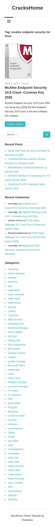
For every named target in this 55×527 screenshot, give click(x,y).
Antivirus (12, 281)
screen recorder (16, 415)
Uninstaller (13, 453)
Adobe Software (16, 273)
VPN (10, 487)
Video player (14, 474)
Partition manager (17, 382)
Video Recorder (16, 478)
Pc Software (14, 395)
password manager (18, 386)
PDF (10, 399)
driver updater (15, 332)
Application (14, 290)
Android (12, 277)
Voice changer (15, 482)
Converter (13, 315)
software (12, 424)
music (11, 374)
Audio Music (14, 302)
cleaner (12, 311)
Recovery (13, 411)
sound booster (15, 428)
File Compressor (17, 344)
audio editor (14, 298)
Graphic (12, 357)
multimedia (13, 369)
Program (12, 407)
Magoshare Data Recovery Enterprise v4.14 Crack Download (22, 249)
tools (10, 445)
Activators (13, 269)
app (10, 286)
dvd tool (12, 336)
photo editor (14, 403)
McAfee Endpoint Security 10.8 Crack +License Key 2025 (26, 92)
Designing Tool (15, 323)
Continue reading (14, 124)
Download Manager (18, 328)
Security (24, 83)
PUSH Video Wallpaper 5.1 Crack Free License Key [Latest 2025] (25, 224)
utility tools (13, 462)
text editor (13, 441)
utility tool (13, 457)
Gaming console (16, 353)
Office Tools (14, 378)
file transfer (14, 348)
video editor (14, 470)
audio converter (16, 294)
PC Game (13, 390)
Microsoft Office (16, 365)
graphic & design (17, 361)
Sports (11, 432)
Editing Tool (14, 340)
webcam (12, 495)
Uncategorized (15, 449)
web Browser (15, 491)
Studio (11, 436)
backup (12, 307)
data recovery (15, 319)
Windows (13, 499)
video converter (16, 466)
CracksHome (27, 8)
